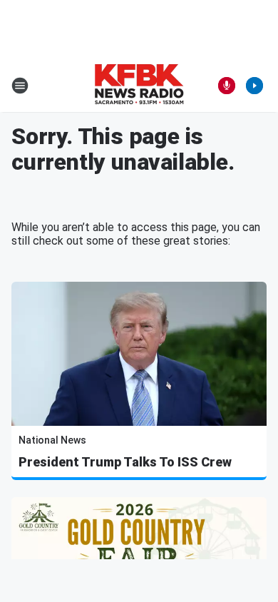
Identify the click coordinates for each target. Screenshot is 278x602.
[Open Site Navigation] (20, 85)
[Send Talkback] (226, 85)
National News (52, 440)
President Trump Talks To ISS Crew (125, 461)
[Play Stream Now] (254, 85)
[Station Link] (139, 85)
